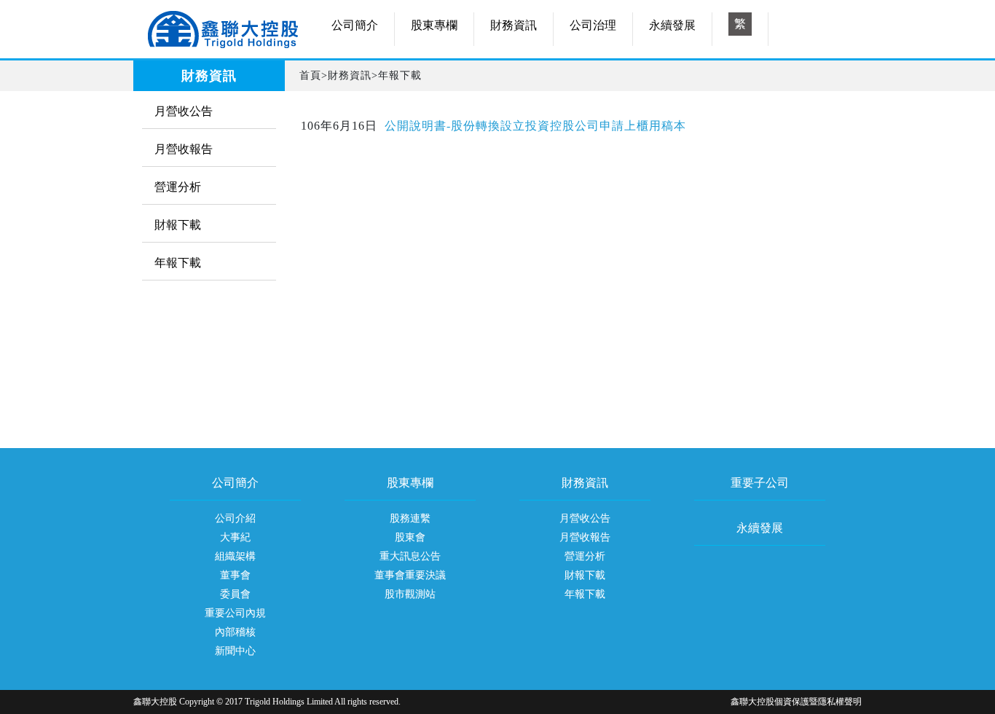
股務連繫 (410, 518)
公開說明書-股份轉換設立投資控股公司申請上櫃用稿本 (535, 125)
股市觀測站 (410, 594)
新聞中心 (235, 651)
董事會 (235, 575)
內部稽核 (235, 632)
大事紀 (235, 537)
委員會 (235, 594)
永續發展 (672, 25)
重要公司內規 (235, 613)
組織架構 (235, 556)
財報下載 (177, 225)
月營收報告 (183, 149)
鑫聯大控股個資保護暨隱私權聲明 (796, 702)
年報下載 (177, 262)
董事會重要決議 (410, 575)
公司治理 (593, 25)
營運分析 (177, 187)
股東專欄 (434, 25)
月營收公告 (183, 111)
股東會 (410, 537)
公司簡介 (354, 25)
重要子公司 (760, 483)
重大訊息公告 (410, 556)
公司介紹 (235, 518)
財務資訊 (513, 25)
